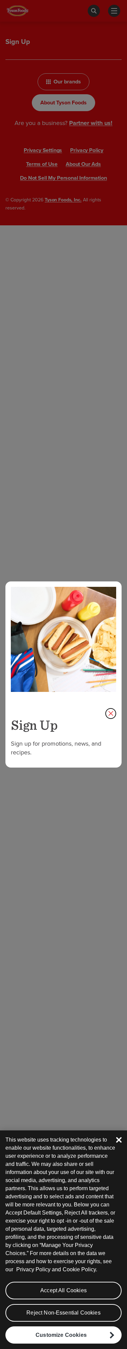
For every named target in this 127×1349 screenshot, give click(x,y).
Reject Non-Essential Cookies (63, 1313)
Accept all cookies (63, 1290)
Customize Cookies (61, 1335)
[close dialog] (110, 713)
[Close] (118, 1139)
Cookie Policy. (80, 1269)
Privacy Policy (33, 1269)
